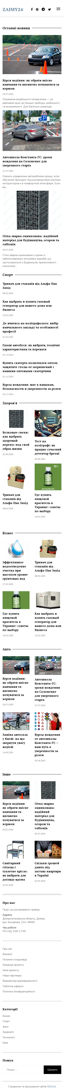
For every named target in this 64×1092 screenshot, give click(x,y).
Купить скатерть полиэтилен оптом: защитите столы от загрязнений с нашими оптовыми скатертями (30, 367)
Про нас (7, 949)
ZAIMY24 (13, 9)
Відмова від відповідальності (20, 981)
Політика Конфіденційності (19, 991)
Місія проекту (11, 970)
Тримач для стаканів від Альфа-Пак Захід (15, 499)
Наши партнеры (12, 975)
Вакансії (7, 954)
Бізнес (6, 1016)
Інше (5, 1042)
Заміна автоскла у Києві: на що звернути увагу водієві (15, 741)
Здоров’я (8, 1032)
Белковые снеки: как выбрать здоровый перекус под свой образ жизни (16, 440)
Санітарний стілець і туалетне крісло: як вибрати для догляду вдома (15, 871)
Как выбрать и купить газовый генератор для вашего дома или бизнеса (27, 306)
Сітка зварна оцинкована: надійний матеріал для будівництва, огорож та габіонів (31, 240)
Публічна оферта (13, 986)
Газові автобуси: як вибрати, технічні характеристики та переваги (31, 347)
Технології (9, 1037)
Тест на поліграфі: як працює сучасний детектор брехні (48, 447)
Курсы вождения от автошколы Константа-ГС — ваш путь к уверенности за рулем (47, 745)
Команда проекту (13, 965)
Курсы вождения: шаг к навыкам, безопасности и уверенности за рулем (32, 387)
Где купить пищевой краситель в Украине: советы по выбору (47, 503)
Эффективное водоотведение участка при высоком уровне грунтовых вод (15, 570)
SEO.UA (51, 1086)
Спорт (6, 1021)
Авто (6, 1026)
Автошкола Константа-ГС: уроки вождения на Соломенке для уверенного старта (27, 161)
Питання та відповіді (15, 959)
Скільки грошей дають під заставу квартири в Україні (48, 869)
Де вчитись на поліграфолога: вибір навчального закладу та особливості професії (30, 327)
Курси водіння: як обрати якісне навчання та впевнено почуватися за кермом (31, 84)
